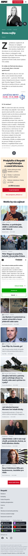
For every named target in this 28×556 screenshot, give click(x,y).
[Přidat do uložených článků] (24, 217)
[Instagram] (11, 539)
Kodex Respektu (5, 499)
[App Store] (6, 523)
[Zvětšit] (14, 16)
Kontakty (3, 496)
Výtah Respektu (12, 373)
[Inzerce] (14, 96)
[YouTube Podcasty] (19, 526)
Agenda (3, 29)
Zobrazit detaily (19, 285)
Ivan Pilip (4, 353)
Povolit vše (14, 290)
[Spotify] (19, 530)
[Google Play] (6, 526)
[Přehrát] (20, 217)
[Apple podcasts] (19, 523)
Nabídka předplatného (7, 502)
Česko (3, 222)
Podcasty (6, 373)
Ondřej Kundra (5, 417)
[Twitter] (7, 539)
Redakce (3, 494)
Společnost (4, 404)
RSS (2, 508)
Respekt (4, 37)
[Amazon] (6, 530)
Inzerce (3, 505)
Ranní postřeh (7, 344)
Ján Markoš (5, 324)
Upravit (13, 295)
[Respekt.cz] (4, 2)
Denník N (10, 324)
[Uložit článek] (17, 24)
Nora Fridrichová (6, 475)
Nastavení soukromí (6, 516)
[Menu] (26, 2)
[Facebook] (2, 539)
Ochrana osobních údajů (7, 514)
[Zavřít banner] (25, 260)
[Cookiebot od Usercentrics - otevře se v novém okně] (16, 260)
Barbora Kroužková (6, 446)
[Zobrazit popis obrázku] (21, 24)
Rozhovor (4, 251)
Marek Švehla (5, 232)
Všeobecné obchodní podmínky (9, 511)
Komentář (6, 314)
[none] (25, 24)
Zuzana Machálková (7, 385)
